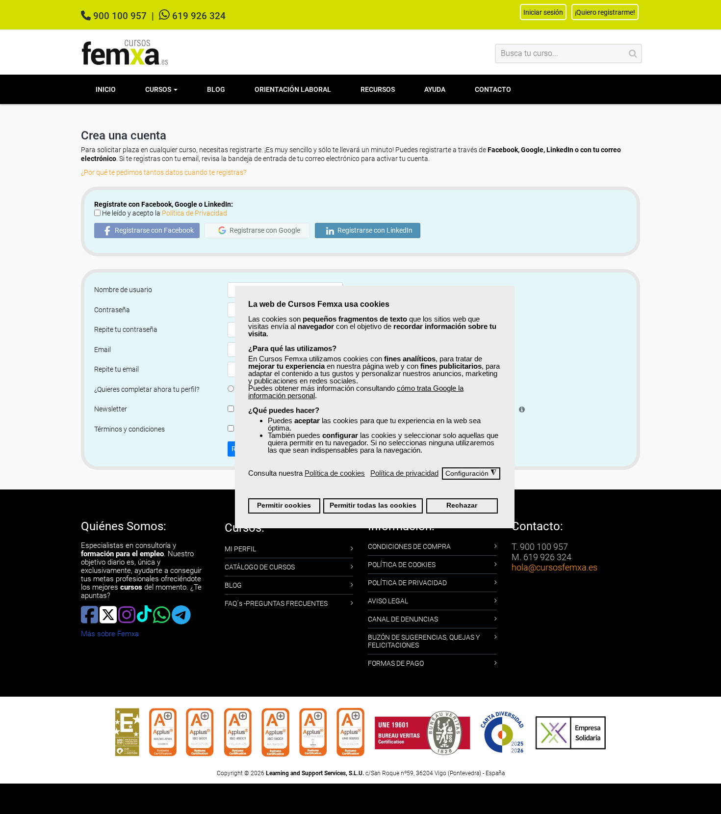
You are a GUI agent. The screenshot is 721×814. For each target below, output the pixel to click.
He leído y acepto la (164, 213)
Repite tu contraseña (125, 329)
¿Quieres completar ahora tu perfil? (146, 389)
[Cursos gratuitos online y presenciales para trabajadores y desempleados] (125, 52)
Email (102, 349)
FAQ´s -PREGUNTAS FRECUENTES (276, 603)
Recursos (377, 89)
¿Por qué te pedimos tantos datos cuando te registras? (163, 172)
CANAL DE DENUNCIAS (403, 619)
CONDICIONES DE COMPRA (409, 546)
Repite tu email (116, 369)
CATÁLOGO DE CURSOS (260, 567)
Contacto (493, 89)
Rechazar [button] (461, 505)
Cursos (159, 89)
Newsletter (110, 409)
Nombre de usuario (123, 290)
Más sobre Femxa (110, 633)
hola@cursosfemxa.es (554, 567)
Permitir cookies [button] (284, 505)
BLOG (233, 585)
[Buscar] (633, 53)
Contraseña (112, 310)
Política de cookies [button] (335, 473)
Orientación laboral (293, 89)
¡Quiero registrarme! (605, 12)
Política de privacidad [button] (404, 473)
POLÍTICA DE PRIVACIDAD (407, 583)
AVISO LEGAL (388, 601)
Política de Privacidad (194, 213)
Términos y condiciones (129, 429)
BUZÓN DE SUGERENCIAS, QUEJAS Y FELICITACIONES (424, 641)
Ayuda (434, 89)
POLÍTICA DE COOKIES (402, 565)
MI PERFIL (240, 549)
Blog (216, 89)
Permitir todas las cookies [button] (373, 505)
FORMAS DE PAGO (396, 663)
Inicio (106, 89)
